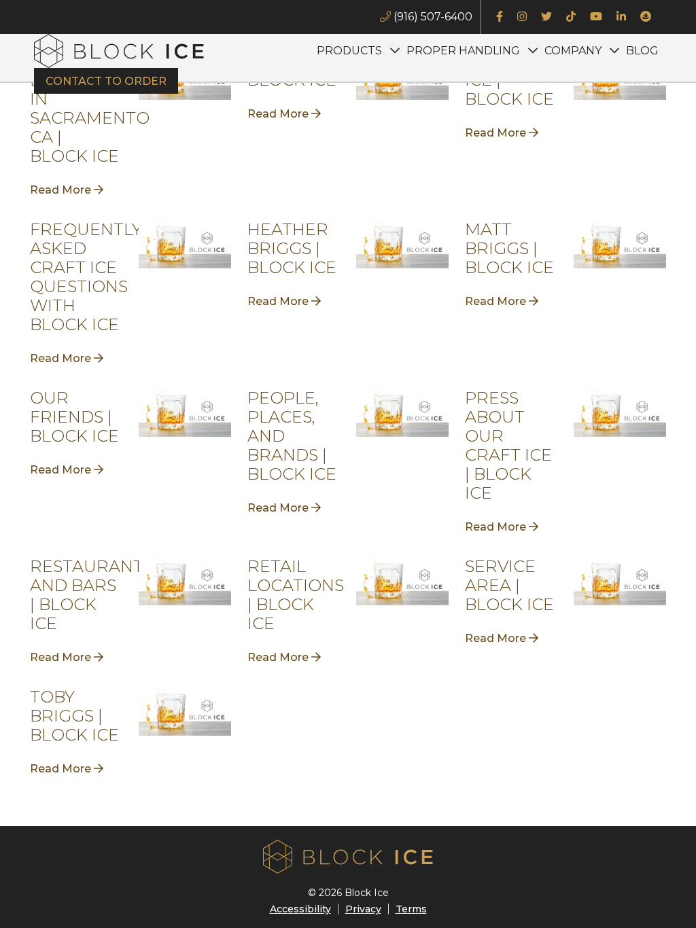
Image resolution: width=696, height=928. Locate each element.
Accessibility (300, 909)
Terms (411, 909)
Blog (642, 50)
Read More (62, 189)
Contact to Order (106, 81)
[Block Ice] (119, 51)
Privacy (363, 909)
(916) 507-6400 (431, 16)
